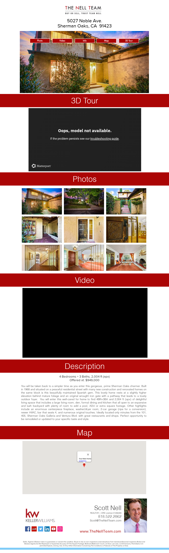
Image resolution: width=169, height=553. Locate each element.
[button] (42, 201)
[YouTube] (53, 528)
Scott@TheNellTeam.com (105, 520)
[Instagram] (60, 528)
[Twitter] (40, 528)
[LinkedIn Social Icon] (47, 528)
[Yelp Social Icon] (34, 528)
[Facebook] (27, 528)
